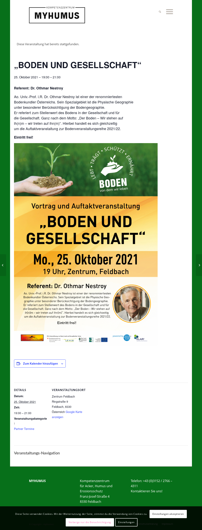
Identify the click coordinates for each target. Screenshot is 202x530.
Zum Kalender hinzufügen (40, 363)
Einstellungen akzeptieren (168, 514)
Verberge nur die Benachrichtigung (90, 522)
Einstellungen (126, 522)
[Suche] (160, 11)
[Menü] (168, 11)
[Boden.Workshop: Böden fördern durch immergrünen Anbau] (3, 265)
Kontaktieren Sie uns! (146, 491)
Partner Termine (24, 429)
